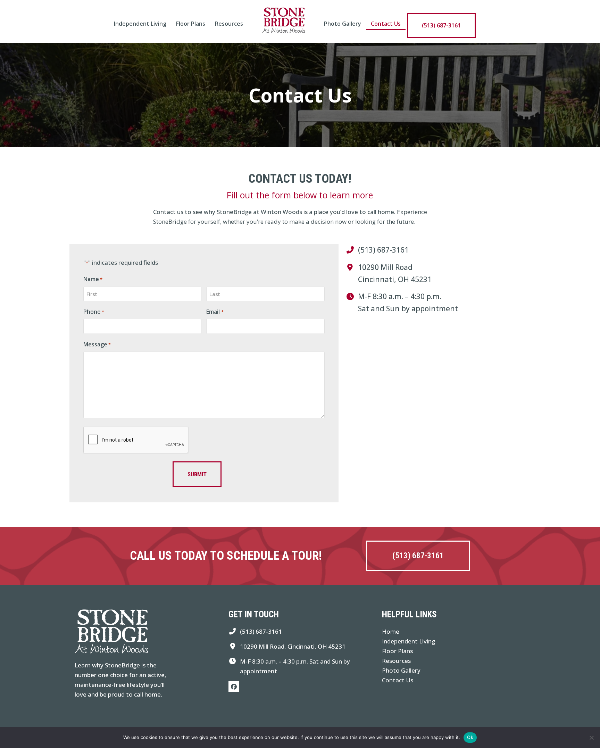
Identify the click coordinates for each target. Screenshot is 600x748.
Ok (470, 737)
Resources (396, 661)
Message (97, 344)
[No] (591, 737)
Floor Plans (397, 651)
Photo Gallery (401, 670)
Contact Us (397, 680)
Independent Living (408, 641)
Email (214, 311)
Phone (93, 311)
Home (390, 631)
